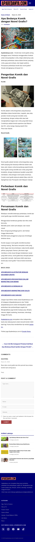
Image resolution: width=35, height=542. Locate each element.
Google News (26, 331)
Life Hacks (4, 518)
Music (3, 521)
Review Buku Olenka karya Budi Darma (19, 444)
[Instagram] (8, 529)
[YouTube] (18, 529)
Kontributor (7, 24)
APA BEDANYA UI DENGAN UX (12, 286)
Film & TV (16, 9)
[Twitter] (3, 529)
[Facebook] (13, 529)
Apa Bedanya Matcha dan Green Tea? (19, 437)
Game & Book (5, 15)
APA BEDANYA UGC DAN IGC (11, 295)
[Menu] (29, 3)
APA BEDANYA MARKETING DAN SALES (15, 290)
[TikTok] (23, 529)
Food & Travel (23, 9)
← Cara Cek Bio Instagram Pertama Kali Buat (17, 344)
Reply (2, 372)
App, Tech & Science (7, 9)
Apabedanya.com (6, 319)
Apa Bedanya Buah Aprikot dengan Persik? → (17, 347)
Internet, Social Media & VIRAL (9, 515)
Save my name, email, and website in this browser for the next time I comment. (18, 417)
